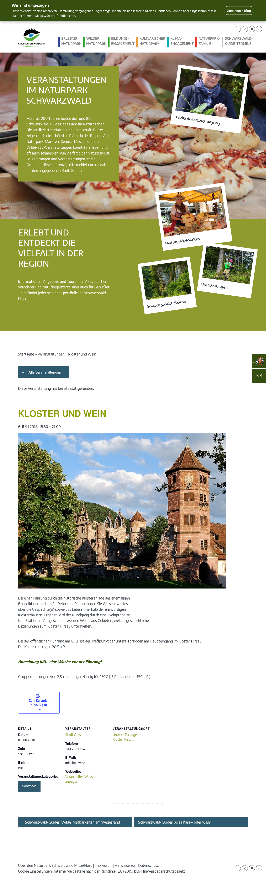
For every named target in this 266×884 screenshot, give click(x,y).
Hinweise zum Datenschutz (137, 865)
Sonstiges (29, 786)
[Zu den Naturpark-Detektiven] (259, 360)
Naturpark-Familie (209, 41)
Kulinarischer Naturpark (152, 41)
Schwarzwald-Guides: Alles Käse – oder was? (174, 822)
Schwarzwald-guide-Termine (239, 41)
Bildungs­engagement (122, 41)
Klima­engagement (182, 41)
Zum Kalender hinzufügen (39, 702)
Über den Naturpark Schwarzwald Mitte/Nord (55, 865)
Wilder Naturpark (96, 41)
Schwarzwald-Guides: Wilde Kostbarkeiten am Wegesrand (72, 822)
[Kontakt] (259, 376)
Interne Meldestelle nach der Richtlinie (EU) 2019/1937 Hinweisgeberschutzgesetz (119, 871)
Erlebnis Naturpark (71, 41)
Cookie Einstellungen (35, 871)
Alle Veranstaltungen (44, 372)
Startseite (26, 354)
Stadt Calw (73, 735)
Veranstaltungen (51, 354)
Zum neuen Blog (239, 10)
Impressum (104, 865)
